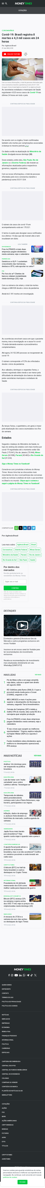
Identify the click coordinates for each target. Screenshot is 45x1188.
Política (7, 761)
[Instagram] (12, 975)
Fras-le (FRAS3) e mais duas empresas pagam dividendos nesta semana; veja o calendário (15, 251)
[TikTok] (32, 975)
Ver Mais (37, 756)
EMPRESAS (6, 1023)
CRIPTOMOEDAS (7, 1125)
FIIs (3, 1112)
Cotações (22, 10)
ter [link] (5, 426)
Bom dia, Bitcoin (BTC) (12, 896)
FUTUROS (5, 1133)
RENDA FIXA (6, 1031)
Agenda (7, 811)
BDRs (4, 1116)
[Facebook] (9, 975)
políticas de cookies (10, 1177)
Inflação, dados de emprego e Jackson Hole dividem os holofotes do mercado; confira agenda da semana (21, 817)
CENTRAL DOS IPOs (9, 1065)
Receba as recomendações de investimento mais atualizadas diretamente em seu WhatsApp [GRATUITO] (21, 662)
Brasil (33, 545)
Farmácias (6, 259)
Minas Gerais (35, 550)
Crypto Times (9, 865)
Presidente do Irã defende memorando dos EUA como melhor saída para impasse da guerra (19, 885)
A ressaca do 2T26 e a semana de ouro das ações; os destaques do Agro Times (16, 919)
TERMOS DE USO (7, 997)
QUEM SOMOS (7, 985)
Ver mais (38, 675)
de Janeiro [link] (22, 452)
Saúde (32, 560)
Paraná (23, 555)
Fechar (23, 1182)
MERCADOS (6, 1019)
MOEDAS (5, 1129)
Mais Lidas (8, 914)
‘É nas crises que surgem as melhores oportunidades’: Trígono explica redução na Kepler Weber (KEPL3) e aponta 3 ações (24, 732)
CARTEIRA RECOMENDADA (11, 1061)
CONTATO (5, 993)
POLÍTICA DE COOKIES (9, 1006)
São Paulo (23, 560)
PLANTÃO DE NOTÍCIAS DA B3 (12, 1091)
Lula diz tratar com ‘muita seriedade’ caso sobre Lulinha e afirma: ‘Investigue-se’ (17, 782)
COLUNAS (5, 1078)
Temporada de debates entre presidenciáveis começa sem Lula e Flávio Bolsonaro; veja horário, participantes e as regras (22, 799)
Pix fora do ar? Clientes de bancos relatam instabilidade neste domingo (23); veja (14, 276)
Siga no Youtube (13, 54)
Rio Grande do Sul (9, 560)
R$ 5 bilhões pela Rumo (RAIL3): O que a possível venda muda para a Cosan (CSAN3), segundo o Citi (24, 692)
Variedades (8, 829)
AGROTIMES (6, 1159)
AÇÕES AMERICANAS (9, 1121)
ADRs (4, 1137)
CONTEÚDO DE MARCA (10, 1086)
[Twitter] (35, 975)
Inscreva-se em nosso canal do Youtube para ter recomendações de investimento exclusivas (22, 652)
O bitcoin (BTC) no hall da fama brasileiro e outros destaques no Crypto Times (15, 870)
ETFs (3, 1141)
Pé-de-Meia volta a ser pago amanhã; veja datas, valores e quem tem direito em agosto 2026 (23, 682)
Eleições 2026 (9, 777)
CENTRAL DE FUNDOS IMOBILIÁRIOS (14, 1070)
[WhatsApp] (24, 975)
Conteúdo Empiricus (12, 844)
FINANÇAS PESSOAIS (9, 1036)
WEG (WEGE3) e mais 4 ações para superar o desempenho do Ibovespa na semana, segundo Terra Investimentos (23, 702)
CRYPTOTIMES (7, 1155)
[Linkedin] (20, 975)
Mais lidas (10, 674)
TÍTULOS (5, 1146)
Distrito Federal (21, 550)
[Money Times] (23, 3)
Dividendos (6, 246)
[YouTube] (16, 975)
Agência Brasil (10, 46)
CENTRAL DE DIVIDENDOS (11, 1074)
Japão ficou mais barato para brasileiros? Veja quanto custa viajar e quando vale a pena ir (22, 833)
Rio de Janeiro (35, 555)
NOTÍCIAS (5, 1015)
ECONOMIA (6, 1027)
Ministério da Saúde (10, 555)
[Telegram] (28, 975)
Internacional (9, 880)
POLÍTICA (5, 1044)
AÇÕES (4, 1108)
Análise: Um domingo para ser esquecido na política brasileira (15, 766)
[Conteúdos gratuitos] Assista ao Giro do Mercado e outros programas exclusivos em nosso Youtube (21, 641)
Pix (3, 271)
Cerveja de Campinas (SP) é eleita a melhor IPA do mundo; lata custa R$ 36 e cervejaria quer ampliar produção (24, 711)
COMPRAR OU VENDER (9, 1082)
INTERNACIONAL (8, 1040)
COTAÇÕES (6, 1104)
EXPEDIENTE (6, 989)
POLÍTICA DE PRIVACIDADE (11, 1001)
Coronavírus (8, 30)
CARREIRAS (6, 1048)
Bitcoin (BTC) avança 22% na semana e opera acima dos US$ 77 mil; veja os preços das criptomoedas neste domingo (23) (19, 902)
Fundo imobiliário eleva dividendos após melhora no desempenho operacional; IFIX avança (24, 743)
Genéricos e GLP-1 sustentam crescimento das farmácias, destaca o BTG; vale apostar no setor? (18, 263)
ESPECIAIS (5, 1052)
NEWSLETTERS (7, 1095)
